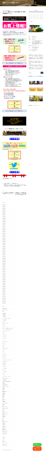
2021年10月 (4, 301)
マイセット (4, 366)
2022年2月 (3, 294)
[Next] (41, 83)
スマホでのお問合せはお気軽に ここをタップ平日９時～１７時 (37, 448)
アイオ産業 (4, 316)
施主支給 (3, 399)
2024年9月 (3, 243)
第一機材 (3, 424)
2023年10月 (4, 261)
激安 (3, 419)
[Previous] (31, 83)
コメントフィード (4, 443)
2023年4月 (3, 271)
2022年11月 (4, 279)
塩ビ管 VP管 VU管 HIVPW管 (6, 381)
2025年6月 (3, 228)
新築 (3, 398)
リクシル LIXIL (4, 371)
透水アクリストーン (5, 431)
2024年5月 (3, 249)
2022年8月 (3, 284)
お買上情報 (5, 183)
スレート (21, 184)
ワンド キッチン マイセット (6, 376)
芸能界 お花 (4, 426)
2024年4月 (3, 251)
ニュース (11, 183)
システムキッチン (11, 184)
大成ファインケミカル (5, 386)
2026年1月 (3, 216)
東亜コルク (4, 411)
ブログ (23, 184)
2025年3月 (3, 233)
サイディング (4, 331)
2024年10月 (4, 241)
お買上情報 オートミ (6, 184)
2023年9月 (3, 263)
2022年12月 (4, 278)
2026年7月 (3, 206)
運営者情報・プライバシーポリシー (34, 105)
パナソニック (4, 358)
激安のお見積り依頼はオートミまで (7, 149)
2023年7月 (3, 266)
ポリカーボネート (4, 361)
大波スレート (22, 185)
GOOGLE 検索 (4, 308)
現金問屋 (3, 423)
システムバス (14, 184)
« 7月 (31, 21)
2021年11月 (4, 299)
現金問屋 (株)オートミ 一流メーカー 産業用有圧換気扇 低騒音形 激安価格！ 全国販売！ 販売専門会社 (36, 58)
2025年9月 (3, 223)
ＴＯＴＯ (3, 434)
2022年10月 (4, 281)
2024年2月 (3, 254)
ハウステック (4, 356)
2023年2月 (3, 274)
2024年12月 (4, 238)
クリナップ (4, 326)
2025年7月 (3, 226)
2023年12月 (4, 258)
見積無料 (3, 428)
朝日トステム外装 (4, 408)
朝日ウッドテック (4, 406)
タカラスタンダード (5, 348)
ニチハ (3, 351)
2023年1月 (3, 276)
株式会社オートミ (10, 10)
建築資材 (13, 183)
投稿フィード (4, 441)
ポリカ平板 (8, 185)
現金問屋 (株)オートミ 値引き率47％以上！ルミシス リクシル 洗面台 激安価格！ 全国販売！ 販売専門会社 (36, 62)
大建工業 (3, 383)
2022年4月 (3, 291)
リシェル (3, 373)
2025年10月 (4, 221)
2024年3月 (3, 253)
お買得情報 (8, 183)
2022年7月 (3, 286)
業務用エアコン (16, 183)
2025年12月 (4, 218)
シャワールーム (4, 336)
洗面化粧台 (4, 416)
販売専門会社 (4, 429)
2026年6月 (3, 208)
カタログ (3, 321)
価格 (19, 185)
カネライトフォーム (5, 323)
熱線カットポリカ (4, 421)
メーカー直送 (14, 185)
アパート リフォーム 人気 (6, 318)
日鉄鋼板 (3, 401)
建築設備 (3, 393)
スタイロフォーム (4, 341)
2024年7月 (3, 246)
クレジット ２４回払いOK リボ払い (7, 328)
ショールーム (18, 184)
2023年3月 (3, 273)
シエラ (3, 333)
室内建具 (3, 388)
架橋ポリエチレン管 (5, 413)
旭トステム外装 (4, 403)
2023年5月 (3, 269)
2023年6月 (3, 268)
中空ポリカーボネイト (5, 378)
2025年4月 (3, 231)
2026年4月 (3, 211)
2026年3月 (3, 213)
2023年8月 (3, 264)
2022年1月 (3, 296)
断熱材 (25, 185)
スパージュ (4, 343)
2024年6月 (3, 248)
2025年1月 (3, 236)
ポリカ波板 (11, 185)
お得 (3, 311)
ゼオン (3, 346)
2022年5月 (3, 289)
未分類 (3, 409)
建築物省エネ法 (4, 391)
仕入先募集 (17, 185)
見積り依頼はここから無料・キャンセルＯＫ (37, 445)
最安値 (3, 404)
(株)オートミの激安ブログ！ (11, 2)
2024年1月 (3, 256)
